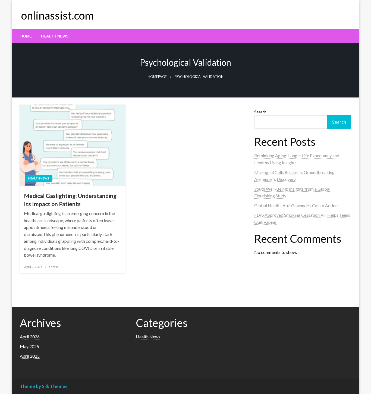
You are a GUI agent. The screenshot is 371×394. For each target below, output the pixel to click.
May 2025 (29, 346)
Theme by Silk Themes (43, 386)
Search (260, 111)
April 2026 (30, 336)
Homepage (157, 77)
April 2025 (30, 355)
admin (53, 267)
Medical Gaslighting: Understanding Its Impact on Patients (70, 199)
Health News (54, 36)
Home (26, 36)
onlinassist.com (57, 15)
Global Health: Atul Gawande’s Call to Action (296, 205)
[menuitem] (26, 36)
